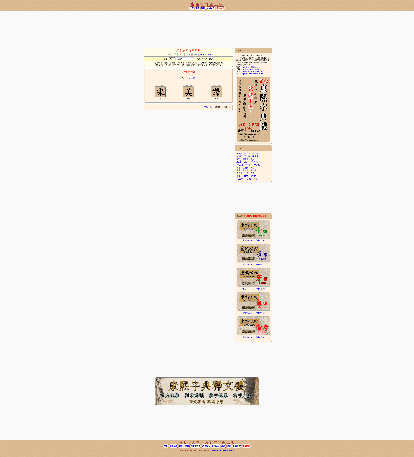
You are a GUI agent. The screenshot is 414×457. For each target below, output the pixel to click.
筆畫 (195, 54)
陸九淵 (257, 164)
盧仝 (252, 159)
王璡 (238, 161)
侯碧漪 (245, 168)
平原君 (247, 153)
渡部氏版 (216, 446)
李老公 (255, 156)
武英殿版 (206, 446)
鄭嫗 (248, 164)
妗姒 (252, 168)
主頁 (192, 8)
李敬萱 (239, 173)
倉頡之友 (211, 8)
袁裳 (255, 179)
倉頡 (181, 54)
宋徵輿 (239, 153)
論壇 (203, 8)
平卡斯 (255, 153)
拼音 (202, 54)
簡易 (211, 107)
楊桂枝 (253, 170)
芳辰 (246, 173)
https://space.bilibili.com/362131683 (254, 74)
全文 (175, 54)
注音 (209, 54)
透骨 (253, 175)
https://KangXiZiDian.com (251, 67)
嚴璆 (238, 170)
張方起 (247, 156)
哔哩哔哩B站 (260, 240)
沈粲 (246, 161)
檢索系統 (173, 446)
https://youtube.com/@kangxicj (252, 71)
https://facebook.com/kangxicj (252, 69)
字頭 (168, 54)
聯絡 (229, 446)
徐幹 (238, 159)
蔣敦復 (240, 164)
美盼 (238, 175)
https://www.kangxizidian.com (223, 450)
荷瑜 (248, 179)
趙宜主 (240, 179)
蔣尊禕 (254, 161)
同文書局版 (195, 446)
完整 (206, 107)
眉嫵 (252, 173)
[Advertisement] (207, 30)
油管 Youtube (247, 240)
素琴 (246, 175)
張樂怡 (245, 170)
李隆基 (245, 159)
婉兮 (238, 168)
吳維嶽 (239, 156)
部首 (188, 54)
